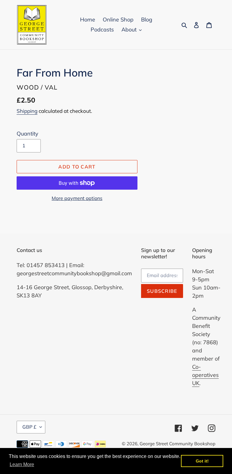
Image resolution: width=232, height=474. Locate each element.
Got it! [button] (202, 461)
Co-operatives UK (205, 375)
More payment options (77, 198)
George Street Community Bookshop (177, 443)
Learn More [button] (22, 464)
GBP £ (29, 427)
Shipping (27, 111)
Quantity (27, 133)
